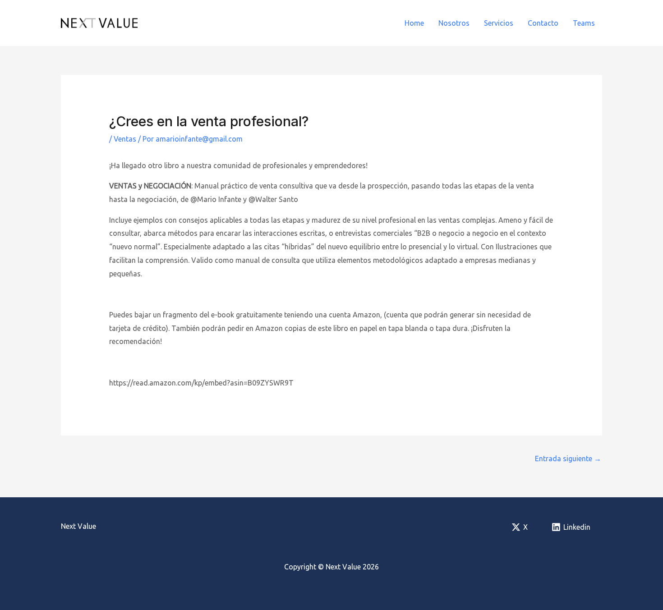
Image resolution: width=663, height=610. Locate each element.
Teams (584, 23)
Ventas (125, 139)
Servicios (498, 23)
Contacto (543, 23)
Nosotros (454, 23)
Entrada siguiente (568, 458)
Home (414, 23)
